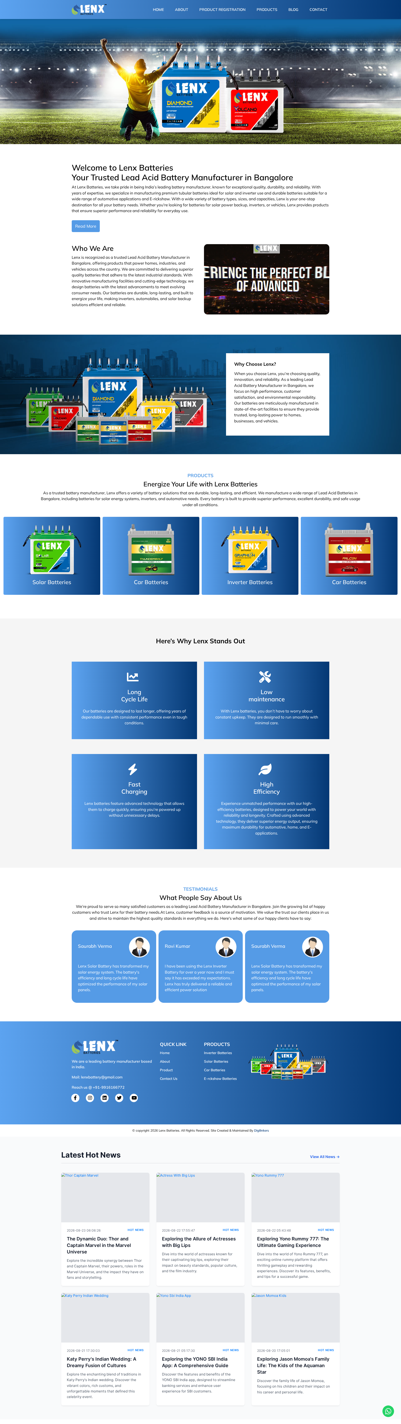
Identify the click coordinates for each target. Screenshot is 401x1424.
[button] (30, 81)
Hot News (136, 1230)
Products (267, 9)
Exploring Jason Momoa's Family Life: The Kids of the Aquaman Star (293, 1365)
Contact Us (168, 1078)
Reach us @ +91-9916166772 (98, 1087)
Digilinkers (261, 1130)
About (181, 9)
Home (159, 9)
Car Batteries (214, 1070)
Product (166, 1070)
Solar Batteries (216, 1061)
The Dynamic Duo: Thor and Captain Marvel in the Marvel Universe (99, 1245)
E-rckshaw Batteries (220, 1078)
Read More (85, 226)
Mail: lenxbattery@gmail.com (97, 1077)
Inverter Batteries (218, 1053)
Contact (318, 9)
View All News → (325, 1156)
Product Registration (222, 9)
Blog (293, 9)
